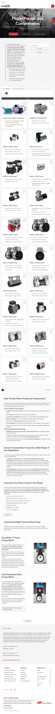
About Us (23, 670)
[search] (52, 2)
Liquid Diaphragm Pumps (10, 678)
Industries (23, 672)
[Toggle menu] (24, 103)
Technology (23, 674)
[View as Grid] (7, 93)
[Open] (52, 6)
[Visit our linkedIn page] (11, 689)
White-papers (24, 676)
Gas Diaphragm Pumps (9, 670)
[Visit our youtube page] (14, 689)
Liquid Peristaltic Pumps (10, 681)
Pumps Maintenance (26, 681)
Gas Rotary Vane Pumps (10, 674)
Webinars (23, 678)
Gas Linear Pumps (8, 676)
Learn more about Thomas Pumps (11, 660)
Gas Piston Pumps (8, 672)
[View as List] (4, 93)
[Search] (13, 88)
